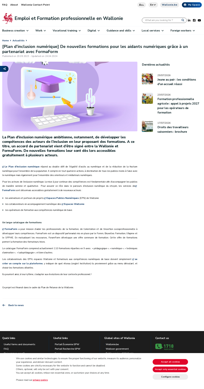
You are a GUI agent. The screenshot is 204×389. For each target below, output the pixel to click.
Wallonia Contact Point (35, 4)
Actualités (19, 40)
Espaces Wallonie (74, 204)
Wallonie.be (169, 4)
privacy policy (40, 380)
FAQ (4, 4)
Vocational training (65, 30)
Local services (151, 30)
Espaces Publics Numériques (62, 198)
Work (38, 30)
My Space (194, 4)
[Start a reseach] (183, 20)
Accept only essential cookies (170, 369)
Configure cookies (170, 376)
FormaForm (11, 229)
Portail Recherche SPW (67, 348)
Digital (92, 30)
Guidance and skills (119, 30)
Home (5, 40)
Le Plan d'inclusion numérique (22, 166)
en (151, 4)
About (14, 4)
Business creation (13, 30)
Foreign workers (181, 30)
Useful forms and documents (19, 344)
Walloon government (117, 348)
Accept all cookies (170, 361)
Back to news (16, 305)
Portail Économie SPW (67, 344)
